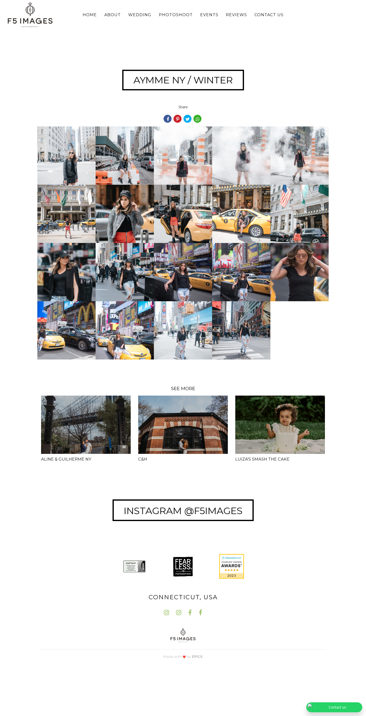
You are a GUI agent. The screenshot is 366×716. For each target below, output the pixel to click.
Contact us (269, 14)
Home (90, 14)
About (112, 14)
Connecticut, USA (183, 597)
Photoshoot (176, 14)
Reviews (236, 14)
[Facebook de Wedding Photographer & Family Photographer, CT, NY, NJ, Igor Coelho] (190, 612)
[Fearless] (183, 566)
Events (209, 14)
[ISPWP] (134, 566)
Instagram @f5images (183, 511)
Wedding (139, 14)
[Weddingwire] (231, 566)
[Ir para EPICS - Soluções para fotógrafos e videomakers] (183, 656)
